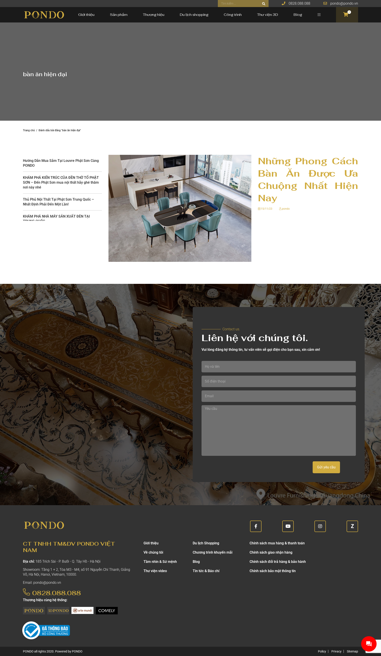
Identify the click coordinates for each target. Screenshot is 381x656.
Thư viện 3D (267, 14)
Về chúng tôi (153, 552)
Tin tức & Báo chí (206, 571)
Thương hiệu (153, 14)
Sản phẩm (118, 14)
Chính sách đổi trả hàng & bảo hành (278, 562)
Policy (322, 651)
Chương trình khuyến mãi (212, 552)
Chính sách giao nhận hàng (271, 552)
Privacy (336, 651)
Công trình (233, 14)
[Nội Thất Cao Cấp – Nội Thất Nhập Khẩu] (44, 15)
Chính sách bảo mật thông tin (273, 571)
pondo (286, 208)
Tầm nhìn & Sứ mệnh (160, 562)
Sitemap (352, 651)
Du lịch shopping (194, 14)
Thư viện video (155, 571)
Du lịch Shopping (206, 543)
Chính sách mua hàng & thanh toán (277, 543)
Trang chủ (29, 130)
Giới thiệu (86, 14)
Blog (297, 14)
